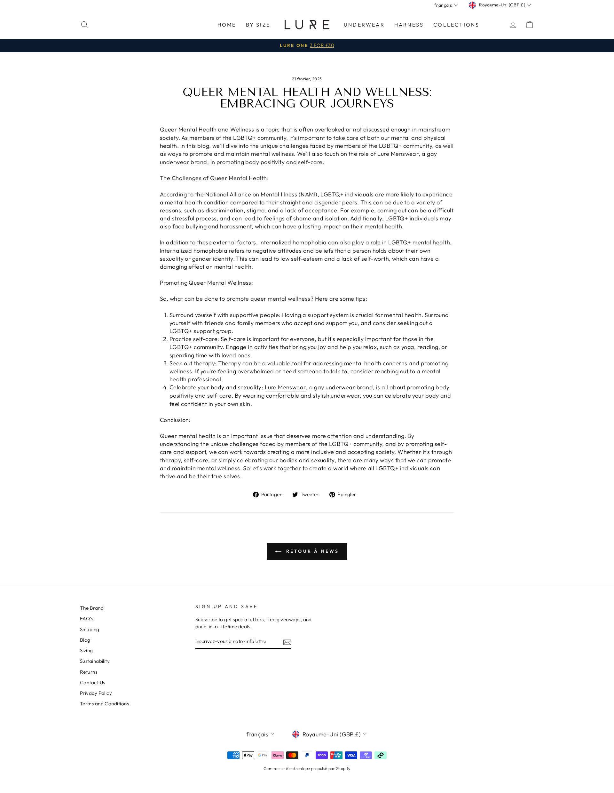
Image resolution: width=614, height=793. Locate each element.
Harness (409, 24)
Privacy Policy (96, 693)
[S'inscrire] (287, 642)
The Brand (92, 608)
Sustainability (95, 661)
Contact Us (92, 682)
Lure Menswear (398, 153)
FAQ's (86, 618)
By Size (258, 24)
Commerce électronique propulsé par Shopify (307, 768)
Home (226, 24)
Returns (88, 672)
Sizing (86, 650)
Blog (85, 640)
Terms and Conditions (104, 704)
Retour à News (311, 551)
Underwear (364, 24)
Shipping (89, 629)
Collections (456, 24)
